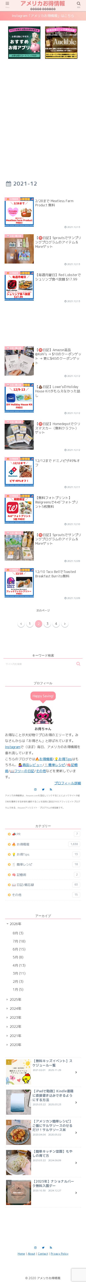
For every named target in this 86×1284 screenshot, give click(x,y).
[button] (78, 663)
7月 (18, 941)
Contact (43, 1254)
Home (21, 1254)
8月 (17, 933)
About (31, 1254)
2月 (17, 981)
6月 (18, 949)
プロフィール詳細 (67, 783)
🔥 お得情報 (45, 844)
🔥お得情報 (44, 759)
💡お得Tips (63, 759)
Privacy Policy (59, 1254)
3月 (18, 973)
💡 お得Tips (45, 854)
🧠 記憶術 (45, 875)
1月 (17, 989)
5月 (17, 957)
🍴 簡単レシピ (45, 864)
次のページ (43, 610)
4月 (18, 965)
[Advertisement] (43, 112)
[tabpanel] (24, 42)
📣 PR (45, 834)
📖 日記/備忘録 (45, 885)
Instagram (12, 747)
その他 (45, 895)
